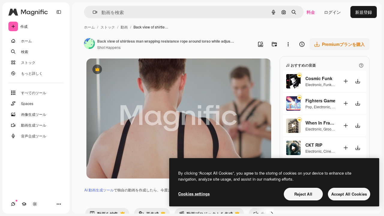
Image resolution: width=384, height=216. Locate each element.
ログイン (332, 12)
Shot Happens (109, 47)
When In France (320, 123)
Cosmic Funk (318, 78)
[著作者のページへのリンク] (89, 44)
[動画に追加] (345, 81)
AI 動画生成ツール (99, 189)
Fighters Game (320, 101)
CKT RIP (313, 145)
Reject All (303, 194)
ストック (107, 26)
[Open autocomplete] (92, 12)
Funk (327, 84)
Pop (308, 106)
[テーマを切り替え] (35, 204)
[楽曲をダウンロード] (357, 81)
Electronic (313, 84)
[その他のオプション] (288, 44)
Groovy (329, 128)
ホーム (89, 26)
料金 (311, 12)
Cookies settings (194, 193)
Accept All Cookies (349, 194)
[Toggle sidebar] (59, 12)
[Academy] (24, 204)
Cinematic (331, 151)
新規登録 (363, 12)
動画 (124, 26)
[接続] (13, 204)
